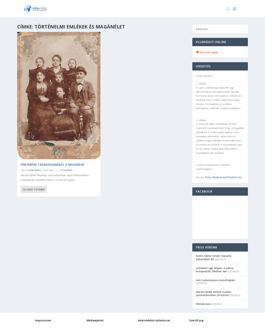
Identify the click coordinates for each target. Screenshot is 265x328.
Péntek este (203, 304)
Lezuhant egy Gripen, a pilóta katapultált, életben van (214, 269)
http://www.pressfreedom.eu (223, 177)
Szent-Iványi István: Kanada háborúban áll (213, 257)
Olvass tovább (34, 189)
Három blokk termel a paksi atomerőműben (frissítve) (213, 293)
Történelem (66, 170)
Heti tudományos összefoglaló (215, 280)
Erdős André (34, 170)
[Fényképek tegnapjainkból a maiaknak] (58, 95)
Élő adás (207, 52)
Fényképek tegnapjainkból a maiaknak (52, 165)
